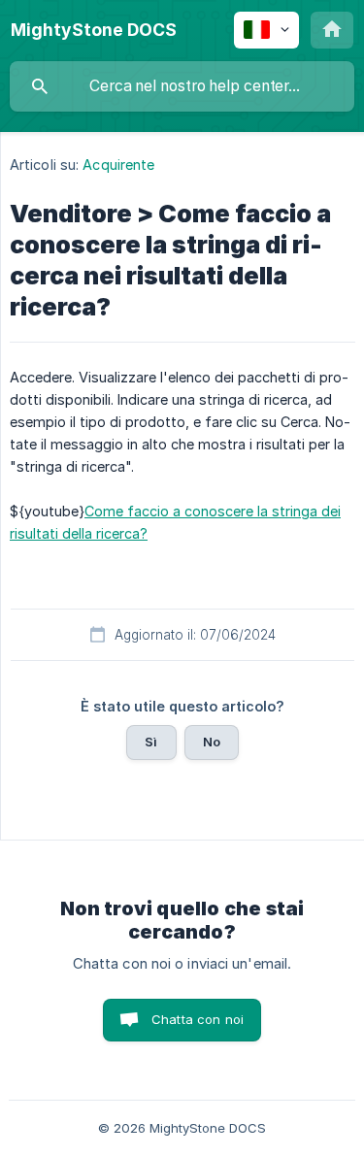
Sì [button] (151, 741)
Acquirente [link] (118, 164)
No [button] (211, 741)
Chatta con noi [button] (197, 1019)
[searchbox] (182, 86)
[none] (94, 30)
